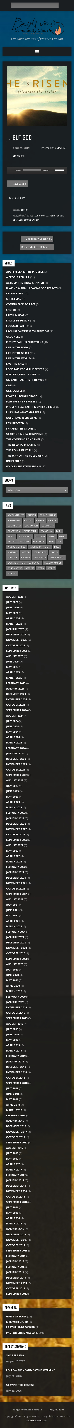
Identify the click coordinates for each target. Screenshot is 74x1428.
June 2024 (12, 726)
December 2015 (16, 1234)
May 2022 (12, 850)
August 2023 (14, 780)
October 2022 (15, 834)
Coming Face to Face (20, 304)
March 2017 (14, 1169)
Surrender (34, 562)
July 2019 (12, 1029)
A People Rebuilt (17, 277)
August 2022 (14, 845)
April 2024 (13, 737)
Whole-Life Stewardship (23, 466)
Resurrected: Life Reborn (35, 247)
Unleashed (13, 461)
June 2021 (12, 910)
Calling (28, 520)
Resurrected (15, 423)
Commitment (14, 525)
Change (40, 520)
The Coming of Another (23, 439)
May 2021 (12, 915)
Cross (30, 215)
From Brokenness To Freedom (27, 331)
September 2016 (16, 1202)
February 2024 (16, 748)
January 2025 (15, 688)
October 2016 (15, 1196)
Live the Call (15, 363)
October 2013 (15, 1288)
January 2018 (15, 1120)
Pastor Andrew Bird (20, 1327)
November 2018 (16, 1072)
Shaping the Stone (19, 428)
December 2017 (16, 1126)
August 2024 (14, 715)
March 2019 (14, 1050)
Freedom (40, 536)
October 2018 (15, 1077)
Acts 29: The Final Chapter (25, 282)
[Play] (11, 170)
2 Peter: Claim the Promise (25, 271)
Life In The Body (17, 347)
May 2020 (12, 980)
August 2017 (14, 1148)
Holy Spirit (39, 541)
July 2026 (12, 602)
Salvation (29, 219)
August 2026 (14, 596)
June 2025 (12, 661)
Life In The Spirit (17, 353)
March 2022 (14, 861)
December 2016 (16, 1185)
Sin (37, 219)
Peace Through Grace (21, 396)
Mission (26, 552)
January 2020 (15, 1002)
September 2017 (16, 1142)
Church (52, 520)
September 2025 (16, 650)
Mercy (44, 215)
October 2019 (15, 1012)
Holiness (24, 541)
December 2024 (16, 694)
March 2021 (14, 926)
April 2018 (13, 1104)
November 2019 (16, 1007)
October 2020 (15, 953)
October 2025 (15, 645)
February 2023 (16, 812)
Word (41, 568)
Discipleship (30, 531)
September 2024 (16, 710)
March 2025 (14, 678)
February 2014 (16, 1267)
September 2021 (16, 894)
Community (48, 525)
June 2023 (12, 791)
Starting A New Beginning (24, 434)
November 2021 (16, 883)
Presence (12, 557)
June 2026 (12, 607)
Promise (25, 557)
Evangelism (46, 531)
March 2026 (14, 623)
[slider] (60, 170)
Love (37, 215)
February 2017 (16, 1175)
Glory (52, 536)
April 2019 (13, 1045)
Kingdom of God (17, 546)
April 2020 (13, 985)
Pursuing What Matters (23, 412)
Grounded (13, 336)
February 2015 (16, 1256)
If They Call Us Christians (24, 342)
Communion (31, 525)
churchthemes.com (36, 1420)
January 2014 (15, 1272)
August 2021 (14, 899)
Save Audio (19, 183)
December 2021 (16, 877)
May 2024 (12, 731)
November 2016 (16, 1191)
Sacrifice (17, 219)
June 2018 (12, 1094)
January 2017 (15, 1180)
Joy (59, 541)
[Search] (62, 5)
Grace (62, 536)
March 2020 (14, 991)
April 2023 (13, 802)
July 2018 (12, 1088)
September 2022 (16, 839)
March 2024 (14, 742)
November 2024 (16, 699)
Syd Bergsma (15, 1355)
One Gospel (14, 390)
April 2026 (13, 618)
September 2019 (16, 1018)
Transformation (53, 562)
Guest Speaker (16, 1316)
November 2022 (16, 829)
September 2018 (16, 1083)
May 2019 (12, 1039)
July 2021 (12, 904)
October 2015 (15, 1245)
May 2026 (12, 613)
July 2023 (12, 786)
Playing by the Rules (21, 401)
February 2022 (16, 867)
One (9, 385)
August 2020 (14, 964)
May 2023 (12, 796)
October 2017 (15, 1137)
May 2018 (12, 1099)
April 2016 (13, 1218)
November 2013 (16, 1283)
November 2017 (16, 1131)
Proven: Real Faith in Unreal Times (31, 407)
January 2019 (15, 1061)
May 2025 (12, 667)
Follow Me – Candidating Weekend (30, 1370)
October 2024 (15, 704)
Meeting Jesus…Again (21, 374)
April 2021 (13, 921)
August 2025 (14, 656)
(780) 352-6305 (56, 1409)
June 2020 (12, 975)
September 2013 (16, 1293)
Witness (30, 568)
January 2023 (15, 818)
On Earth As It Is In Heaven (25, 380)
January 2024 (15, 753)
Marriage (13, 552)
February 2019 (16, 1056)
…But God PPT (16, 198)
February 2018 (16, 1115)
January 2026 (15, 629)
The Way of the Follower (24, 455)
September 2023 (16, 775)
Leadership (35, 546)
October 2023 (15, 769)
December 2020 (16, 942)
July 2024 (12, 721)
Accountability (16, 515)
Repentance (40, 557)
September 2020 (16, 958)
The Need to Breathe (21, 444)
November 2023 (16, 764)
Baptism (32, 515)
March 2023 (14, 807)
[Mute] (52, 170)
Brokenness (14, 520)
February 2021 (16, 931)
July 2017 (12, 1153)
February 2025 (16, 683)
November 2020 (16, 948)
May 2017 (12, 1158)
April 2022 (13, 856)
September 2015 (16, 1250)
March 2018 (14, 1110)
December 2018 (16, 1067)
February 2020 (16, 996)
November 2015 (16, 1239)
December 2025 (16, 634)
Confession (14, 531)
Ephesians (19, 155)
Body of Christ (48, 515)
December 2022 (16, 823)
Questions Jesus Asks (21, 417)
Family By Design (17, 320)
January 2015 (15, 1261)
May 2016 (12, 1212)
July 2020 (12, 969)
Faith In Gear (15, 315)
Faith (58, 531)
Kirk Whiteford (17, 1322)
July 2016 (12, 1207)
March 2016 (14, 1223)
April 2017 (13, 1164)
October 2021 (15, 888)
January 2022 (15, 872)
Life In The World (18, 358)
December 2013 (16, 1277)
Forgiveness (25, 536)
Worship (12, 573)
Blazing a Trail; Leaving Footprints (32, 288)
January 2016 (15, 1229)
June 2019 (12, 1034)
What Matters (15, 568)
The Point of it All (19, 450)
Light (47, 546)
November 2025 (16, 640)
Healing (12, 541)
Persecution (40, 552)
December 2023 (16, 759)
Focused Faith (16, 326)
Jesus (51, 541)
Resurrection (57, 215)
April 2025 (13, 672)
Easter (24, 209)
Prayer (54, 552)
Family (11, 536)
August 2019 (14, 1023)
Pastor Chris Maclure (53, 148)
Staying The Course (20, 1385)
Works (51, 568)
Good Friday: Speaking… (38, 238)
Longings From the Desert (25, 369)
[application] (37, 170)
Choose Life (14, 293)
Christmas (13, 299)
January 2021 (15, 937)
